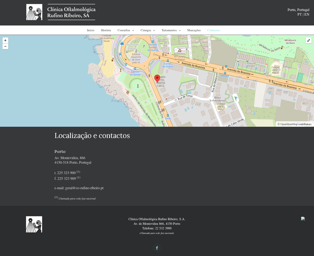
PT (299, 14)
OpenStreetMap (289, 124)
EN (306, 14)
